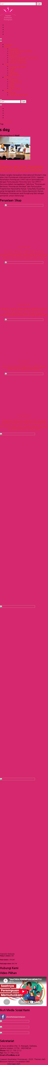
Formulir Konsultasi (18, 95)
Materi (8, 77)
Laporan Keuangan (18, 62)
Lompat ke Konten (8, 1)
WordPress (25, 1064)
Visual (12, 86)
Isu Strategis (15, 53)
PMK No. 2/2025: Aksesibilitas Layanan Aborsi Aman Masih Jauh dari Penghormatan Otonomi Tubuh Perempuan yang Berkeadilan (24, 312)
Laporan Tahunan (17, 60)
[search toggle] (1, 99)
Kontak (8, 90)
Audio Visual (15, 88)
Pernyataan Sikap (17, 66)
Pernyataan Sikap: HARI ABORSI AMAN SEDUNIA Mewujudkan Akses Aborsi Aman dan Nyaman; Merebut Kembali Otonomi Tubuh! (24, 255)
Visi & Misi (14, 49)
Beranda (9, 44)
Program (13, 55)
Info (6, 64)
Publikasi (13, 73)
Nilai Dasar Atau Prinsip (20, 51)
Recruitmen (14, 75)
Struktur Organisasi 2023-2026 (23, 58)
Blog (11, 71)
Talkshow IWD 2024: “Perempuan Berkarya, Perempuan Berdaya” (21, 168)
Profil (7, 47)
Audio (12, 84)
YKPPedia (13, 79)
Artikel (12, 69)
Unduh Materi (15, 82)
